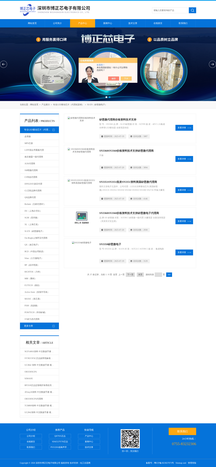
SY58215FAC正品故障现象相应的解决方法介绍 (42, 358)
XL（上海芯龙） (32, 224)
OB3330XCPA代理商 (34, 399)
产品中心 (82, 23)
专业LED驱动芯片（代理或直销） (68, 105)
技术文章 (132, 23)
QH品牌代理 (30, 197)
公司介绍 (31, 436)
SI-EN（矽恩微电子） (97, 105)
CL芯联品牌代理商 (33, 191)
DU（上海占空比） (33, 211)
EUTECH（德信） (33, 285)
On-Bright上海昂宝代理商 (36, 238)
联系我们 (183, 23)
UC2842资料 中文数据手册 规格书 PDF (42, 412)
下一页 (130, 274)
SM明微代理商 (31, 170)
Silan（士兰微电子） (34, 258)
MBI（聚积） (31, 278)
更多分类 (28, 326)
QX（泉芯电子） (32, 245)
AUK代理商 (30, 163)
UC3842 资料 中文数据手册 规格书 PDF (42, 365)
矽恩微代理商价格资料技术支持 (117, 119)
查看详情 (182, 128)
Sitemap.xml (181, 463)
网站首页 (32, 23)
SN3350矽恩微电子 (110, 244)
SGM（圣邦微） (32, 218)
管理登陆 (192, 463)
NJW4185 (29, 378)
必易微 (28, 136)
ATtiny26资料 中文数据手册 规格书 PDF (42, 392)
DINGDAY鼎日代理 (33, 184)
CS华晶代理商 (31, 177)
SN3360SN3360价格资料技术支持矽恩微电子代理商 (129, 213)
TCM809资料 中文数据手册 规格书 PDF (42, 406)
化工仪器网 (85, 463)
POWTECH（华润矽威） (36, 312)
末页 (140, 274)
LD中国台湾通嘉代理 (34, 150)
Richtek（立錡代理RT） (35, 204)
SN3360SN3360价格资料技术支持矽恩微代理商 (126, 150)
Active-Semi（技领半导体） (37, 292)
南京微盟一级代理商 (34, 157)
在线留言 (158, 23)
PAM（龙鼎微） (32, 306)
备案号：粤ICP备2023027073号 (160, 463)
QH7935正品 (60, 436)
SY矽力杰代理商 (32, 319)
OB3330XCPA (31, 372)
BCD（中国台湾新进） (35, 251)
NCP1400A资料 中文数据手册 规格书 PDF (42, 351)
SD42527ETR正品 (60, 442)
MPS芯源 (29, 143)
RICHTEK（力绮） (33, 272)
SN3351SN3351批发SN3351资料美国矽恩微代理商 (128, 181)
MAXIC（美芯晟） (33, 299)
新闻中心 (107, 23)
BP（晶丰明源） (32, 265)
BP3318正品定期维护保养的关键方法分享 (42, 385)
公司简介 (57, 23)
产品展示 (46, 105)
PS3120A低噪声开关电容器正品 (61, 447)
